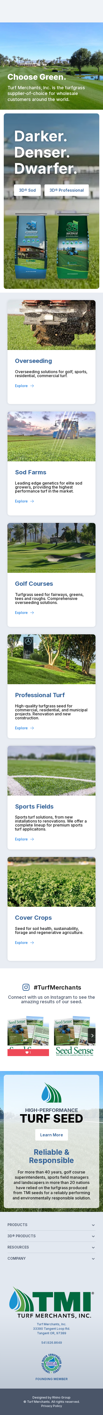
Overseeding (33, 360)
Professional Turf (40, 695)
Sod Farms (30, 472)
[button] (52, 1225)
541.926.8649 (51, 1342)
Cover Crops (33, 917)
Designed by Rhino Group (51, 1397)
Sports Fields (34, 806)
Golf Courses (34, 583)
